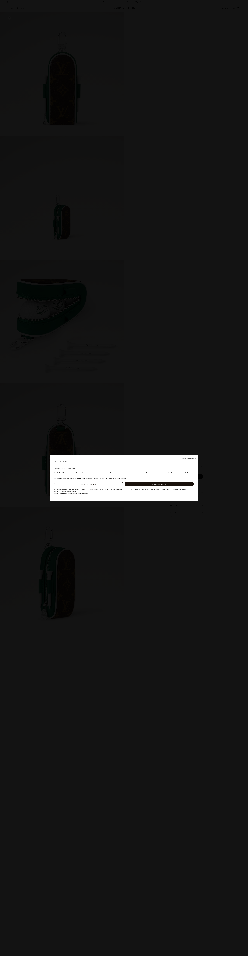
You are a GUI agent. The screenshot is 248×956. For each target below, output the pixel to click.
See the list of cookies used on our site (65, 491)
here (86, 493)
